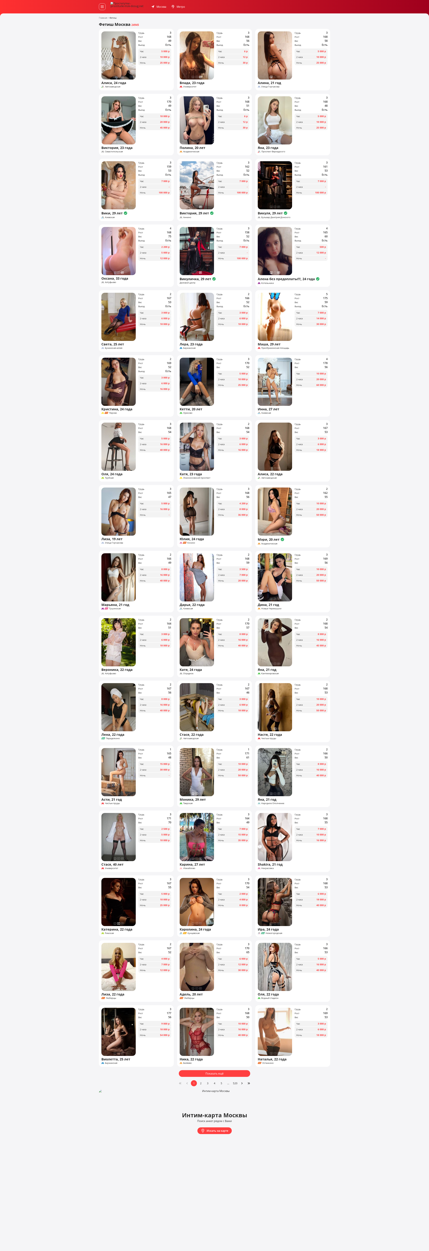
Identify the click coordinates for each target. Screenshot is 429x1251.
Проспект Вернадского (273, 151)
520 (235, 1083)
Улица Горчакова (270, 86)
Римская (109, 933)
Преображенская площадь (275, 348)
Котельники (267, 283)
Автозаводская (112, 86)
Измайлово (189, 868)
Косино (191, 542)
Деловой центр (187, 283)
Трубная (109, 477)
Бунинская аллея (113, 348)
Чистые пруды (268, 738)
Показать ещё (214, 1073)
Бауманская (189, 348)
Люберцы (111, 998)
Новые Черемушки (271, 608)
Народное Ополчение (272, 803)
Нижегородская (274, 933)
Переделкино (113, 738)
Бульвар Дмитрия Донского (275, 217)
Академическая (191, 151)
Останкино (268, 1063)
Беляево (187, 1063)
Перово (113, 413)
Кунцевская (194, 933)
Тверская (188, 803)
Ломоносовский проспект (196, 477)
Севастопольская (114, 151)
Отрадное (188, 673)
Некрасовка (267, 868)
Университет (189, 86)
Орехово (187, 413)
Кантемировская (270, 673)
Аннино (187, 217)
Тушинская (115, 608)
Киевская (110, 217)
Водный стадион (269, 998)
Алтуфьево (110, 282)
